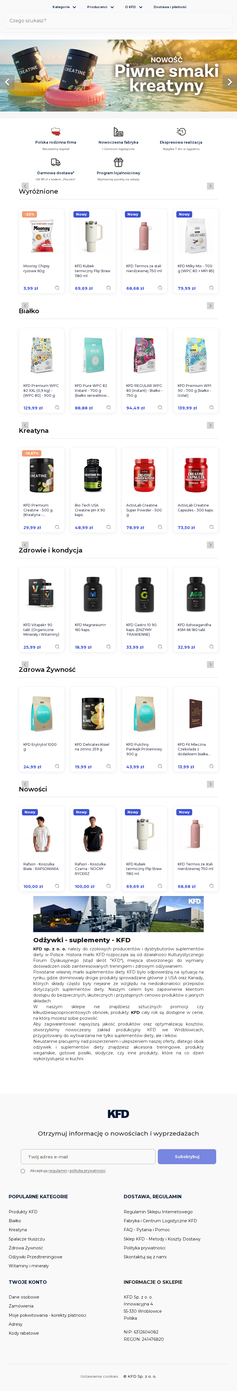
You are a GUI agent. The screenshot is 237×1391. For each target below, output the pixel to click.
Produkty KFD (23, 1211)
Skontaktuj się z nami (145, 1257)
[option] (118, 76)
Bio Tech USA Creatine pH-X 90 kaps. (90, 510)
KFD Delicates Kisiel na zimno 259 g (92, 747)
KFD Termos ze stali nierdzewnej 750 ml (144, 268)
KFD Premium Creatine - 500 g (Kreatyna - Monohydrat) (38, 510)
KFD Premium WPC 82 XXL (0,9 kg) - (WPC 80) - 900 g (41, 390)
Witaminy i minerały (29, 1265)
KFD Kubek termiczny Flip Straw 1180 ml (92, 271)
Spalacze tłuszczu (27, 1239)
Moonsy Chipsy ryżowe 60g (36, 268)
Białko (29, 311)
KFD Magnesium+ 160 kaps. (90, 627)
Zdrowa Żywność (47, 670)
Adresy (16, 1324)
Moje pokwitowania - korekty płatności (47, 1315)
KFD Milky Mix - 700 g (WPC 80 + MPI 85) (196, 268)
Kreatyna (34, 431)
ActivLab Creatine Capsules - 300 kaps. (196, 507)
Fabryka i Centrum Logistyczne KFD (160, 1220)
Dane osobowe (24, 1297)
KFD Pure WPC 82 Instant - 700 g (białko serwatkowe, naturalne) (92, 390)
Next (210, 186)
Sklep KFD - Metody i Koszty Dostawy (162, 1239)
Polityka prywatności (144, 1248)
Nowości (33, 789)
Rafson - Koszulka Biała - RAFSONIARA (41, 866)
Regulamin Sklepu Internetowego (158, 1211)
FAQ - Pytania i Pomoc (147, 1229)
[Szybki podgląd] (57, 287)
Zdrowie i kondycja (50, 550)
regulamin (58, 1171)
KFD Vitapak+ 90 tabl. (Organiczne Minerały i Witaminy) (41, 630)
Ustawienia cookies (99, 1376)
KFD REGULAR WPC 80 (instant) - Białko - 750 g (144, 390)
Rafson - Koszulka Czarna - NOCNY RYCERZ (90, 869)
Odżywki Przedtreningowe (35, 1257)
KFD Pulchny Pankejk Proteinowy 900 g (144, 749)
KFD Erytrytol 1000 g (40, 747)
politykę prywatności (87, 1171)
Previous (25, 186)
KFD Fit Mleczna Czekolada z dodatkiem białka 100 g (193, 749)
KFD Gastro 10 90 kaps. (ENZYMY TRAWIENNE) (141, 630)
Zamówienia (21, 1306)
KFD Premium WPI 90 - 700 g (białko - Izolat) (194, 390)
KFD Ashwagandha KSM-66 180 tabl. (194, 627)
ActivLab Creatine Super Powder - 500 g (144, 510)
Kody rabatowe (24, 1333)
